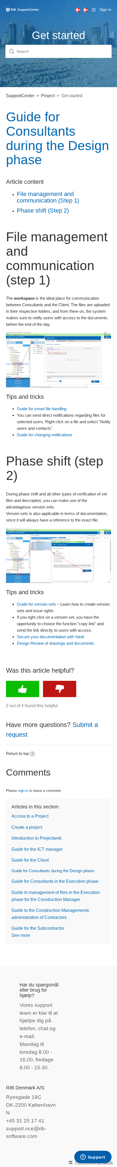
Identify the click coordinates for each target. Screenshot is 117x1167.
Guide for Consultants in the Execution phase (54, 881)
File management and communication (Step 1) (48, 197)
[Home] (22, 10)
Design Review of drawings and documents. (56, 643)
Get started (71, 95)
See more (20, 935)
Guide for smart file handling (41, 408)
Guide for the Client (30, 860)
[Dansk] (87, 10)
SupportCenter (20, 95)
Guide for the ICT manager (37, 849)
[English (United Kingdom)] (79, 10)
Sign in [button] (105, 9)
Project (48, 95)
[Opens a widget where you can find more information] (93, 1157)
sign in (23, 791)
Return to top (17, 753)
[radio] (22, 689)
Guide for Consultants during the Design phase (52, 870)
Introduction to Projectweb (36, 838)
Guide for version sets (36, 604)
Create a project (26, 827)
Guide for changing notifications (44, 434)
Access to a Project (29, 816)
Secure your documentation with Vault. (51, 636)
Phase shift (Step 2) (43, 210)
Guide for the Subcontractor (37, 928)
